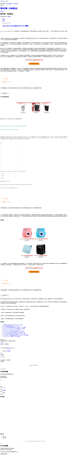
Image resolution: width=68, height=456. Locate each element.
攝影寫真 (9, 16)
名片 (3, 21)
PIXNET (26, 441)
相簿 (3, 18)
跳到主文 (2, 11)
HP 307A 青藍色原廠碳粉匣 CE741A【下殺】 (11, 326)
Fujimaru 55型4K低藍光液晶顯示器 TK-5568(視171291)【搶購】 (14, 327)
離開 (6, 453)
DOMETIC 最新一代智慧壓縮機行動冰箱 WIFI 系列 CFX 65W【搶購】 (16, 335)
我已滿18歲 (2, 453)
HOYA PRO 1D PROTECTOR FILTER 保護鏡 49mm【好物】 (14, 328)
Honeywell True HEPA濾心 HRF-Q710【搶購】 (16, 25)
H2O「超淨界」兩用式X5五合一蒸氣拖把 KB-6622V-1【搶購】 (14, 333)
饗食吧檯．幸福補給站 (8, 8)
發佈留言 (2, 361)
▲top (1, 352)
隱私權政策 (40, 441)
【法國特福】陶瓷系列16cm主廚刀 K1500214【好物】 (13, 324)
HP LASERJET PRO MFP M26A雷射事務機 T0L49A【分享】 (14, 331)
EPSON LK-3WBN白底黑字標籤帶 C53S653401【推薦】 (13, 332)
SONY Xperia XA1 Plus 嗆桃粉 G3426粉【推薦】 (12, 336)
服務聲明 (44, 441)
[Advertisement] (34, 414)
